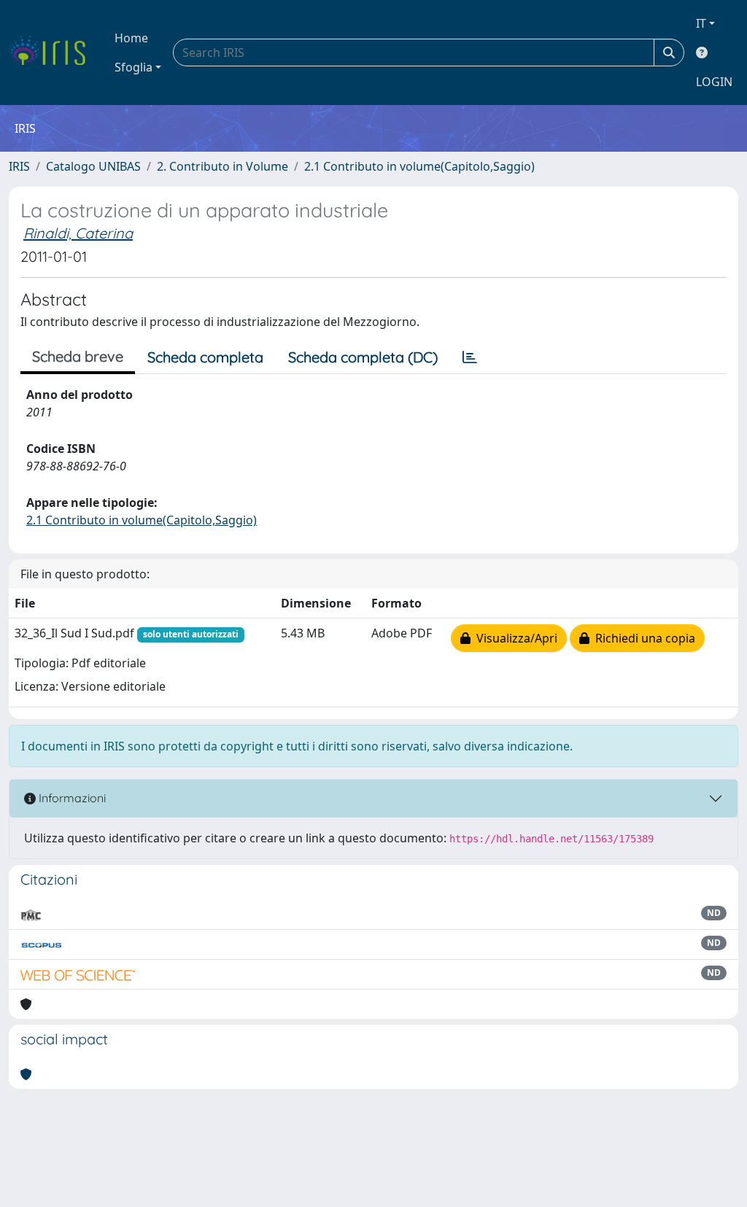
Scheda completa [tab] (205, 357)
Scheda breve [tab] (77, 356)
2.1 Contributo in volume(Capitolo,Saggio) (419, 166)
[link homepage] (53, 52)
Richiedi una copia (642, 638)
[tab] (469, 357)
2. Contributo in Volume (222, 166)
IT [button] (701, 23)
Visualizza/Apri (514, 638)
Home (131, 38)
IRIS (19, 166)
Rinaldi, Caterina (78, 233)
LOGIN (714, 82)
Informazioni (71, 798)
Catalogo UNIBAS (93, 166)
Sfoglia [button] (133, 67)
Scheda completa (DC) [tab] (363, 357)
